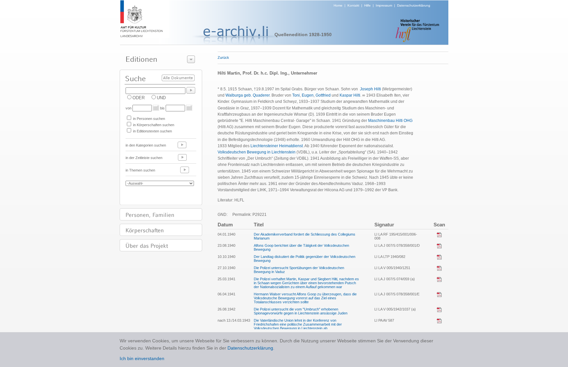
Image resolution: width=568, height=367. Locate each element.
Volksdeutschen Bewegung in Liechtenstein (257, 152)
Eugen (308, 95)
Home (338, 5)
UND (161, 97)
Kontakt (353, 5)
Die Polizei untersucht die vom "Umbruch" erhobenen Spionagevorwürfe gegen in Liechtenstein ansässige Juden (300, 311)
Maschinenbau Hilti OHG (390, 120)
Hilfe (367, 5)
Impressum (384, 5)
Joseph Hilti (370, 89)
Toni (296, 95)
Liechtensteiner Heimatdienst (276, 146)
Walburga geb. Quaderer (247, 95)
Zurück (223, 57)
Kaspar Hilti (350, 95)
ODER (138, 97)
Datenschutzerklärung (413, 5)
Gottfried (323, 95)
